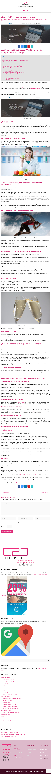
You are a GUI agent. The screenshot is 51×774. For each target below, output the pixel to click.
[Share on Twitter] (22, 47)
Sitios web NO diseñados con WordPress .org (13, 73)
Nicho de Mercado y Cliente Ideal (10, 706)
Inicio (28, 748)
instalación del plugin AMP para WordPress (28, 474)
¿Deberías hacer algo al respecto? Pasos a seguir (13, 70)
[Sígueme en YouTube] (31, 564)
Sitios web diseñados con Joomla (11, 74)
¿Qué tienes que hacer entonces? (11, 71)
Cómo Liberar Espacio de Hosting (8, 736)
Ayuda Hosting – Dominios (8, 679)
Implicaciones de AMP (9, 68)
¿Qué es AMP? (7, 61)
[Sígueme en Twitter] (20, 564)
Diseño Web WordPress (8, 720)
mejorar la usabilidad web (35, 88)
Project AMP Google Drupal (28, 411)
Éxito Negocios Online (7, 700)
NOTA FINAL (8, 79)
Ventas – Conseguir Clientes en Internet (11, 708)
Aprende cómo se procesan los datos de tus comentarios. (32, 535)
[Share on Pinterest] (28, 47)
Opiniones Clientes (31, 754)
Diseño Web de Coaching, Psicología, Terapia (25, 6)
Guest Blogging (4, 692)
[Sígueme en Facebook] (23, 564)
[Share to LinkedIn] (25, 47)
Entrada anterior (5, 492)
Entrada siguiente (45, 492)
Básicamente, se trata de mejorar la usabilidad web (14, 66)
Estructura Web (6, 683)
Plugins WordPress (7, 722)
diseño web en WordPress (6, 430)
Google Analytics (6, 690)
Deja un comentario (5, 19)
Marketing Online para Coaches (9, 704)
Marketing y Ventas (5, 696)
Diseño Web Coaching (31, 749)
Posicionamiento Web (5, 710)
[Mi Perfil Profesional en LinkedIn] (27, 564)
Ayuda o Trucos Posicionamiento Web (11, 712)
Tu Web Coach (30, 755)
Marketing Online (6, 702)
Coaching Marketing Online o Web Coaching (12, 698)
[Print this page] (32, 47)
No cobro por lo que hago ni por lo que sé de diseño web (13, 734)
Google (33, 19)
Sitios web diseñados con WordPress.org (12, 78)
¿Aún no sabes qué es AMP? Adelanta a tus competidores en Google (16, 60)
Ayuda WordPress (6, 718)
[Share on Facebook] (19, 47)
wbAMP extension (21, 402)
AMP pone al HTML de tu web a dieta (12, 62)
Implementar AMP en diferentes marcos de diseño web (14, 72)
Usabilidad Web (39, 19)
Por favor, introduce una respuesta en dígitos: (11, 522)
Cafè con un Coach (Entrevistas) (10, 694)
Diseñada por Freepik (16, 482)
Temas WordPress (6, 724)
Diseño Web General (27, 19)
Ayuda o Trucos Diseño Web (17, 19)
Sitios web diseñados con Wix (11, 77)
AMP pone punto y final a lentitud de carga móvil (14, 65)
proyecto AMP (25, 87)
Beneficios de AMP (8, 67)
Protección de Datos (5, 714)
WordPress (3, 716)
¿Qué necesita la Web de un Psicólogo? (9, 732)
